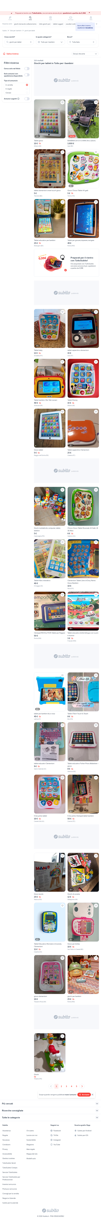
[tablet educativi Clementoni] (50, 747)
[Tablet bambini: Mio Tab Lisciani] (50, 383)
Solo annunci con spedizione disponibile (13, 75)
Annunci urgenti (10, 99)
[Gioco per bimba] (83, 928)
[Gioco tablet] (50, 432)
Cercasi (8, 93)
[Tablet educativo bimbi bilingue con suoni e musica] (83, 617)
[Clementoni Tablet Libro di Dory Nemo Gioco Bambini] (83, 564)
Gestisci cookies (8, 1158)
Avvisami (85, 1094)
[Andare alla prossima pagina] (82, 1086)
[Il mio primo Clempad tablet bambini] (83, 798)
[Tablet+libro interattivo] (50, 564)
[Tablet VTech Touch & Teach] (83, 696)
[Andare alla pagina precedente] (51, 1086)
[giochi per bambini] (83, 979)
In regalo (9, 89)
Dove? (69, 37)
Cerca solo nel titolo (12, 68)
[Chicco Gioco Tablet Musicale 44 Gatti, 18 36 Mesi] (83, 512)
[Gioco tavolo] (50, 877)
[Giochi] (50, 1056)
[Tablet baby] (50, 333)
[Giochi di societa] (83, 877)
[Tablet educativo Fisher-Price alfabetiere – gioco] (83, 747)
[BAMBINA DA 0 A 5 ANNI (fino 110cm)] (83, 123)
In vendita (9, 85)
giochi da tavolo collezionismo (25, 24)
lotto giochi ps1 (44, 24)
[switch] (27, 68)
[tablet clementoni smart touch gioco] (50, 173)
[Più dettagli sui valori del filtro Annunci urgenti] (18, 99)
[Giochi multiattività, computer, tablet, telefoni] (50, 512)
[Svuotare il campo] (31, 42)
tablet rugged (58, 24)
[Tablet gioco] (50, 123)
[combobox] (19, 42)
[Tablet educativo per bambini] (50, 223)
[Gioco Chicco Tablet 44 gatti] (83, 173)
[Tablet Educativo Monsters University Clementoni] (50, 928)
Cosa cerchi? (9, 37)
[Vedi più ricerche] (97, 24)
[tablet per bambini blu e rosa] (50, 696)
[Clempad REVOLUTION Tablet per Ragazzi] (50, 617)
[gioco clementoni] (50, 979)
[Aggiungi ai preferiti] (62, 102)
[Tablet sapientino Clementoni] (83, 432)
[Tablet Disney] (83, 383)
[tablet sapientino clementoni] (83, 333)
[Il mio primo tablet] (50, 798)
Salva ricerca (12, 54)
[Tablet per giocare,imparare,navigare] (83, 223)
